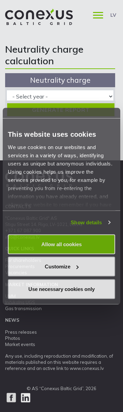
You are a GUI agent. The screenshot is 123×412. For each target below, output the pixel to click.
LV (113, 15)
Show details (86, 222)
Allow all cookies (61, 244)
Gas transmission (23, 308)
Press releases (21, 332)
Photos (12, 338)
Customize (57, 266)
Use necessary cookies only (61, 289)
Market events (20, 344)
